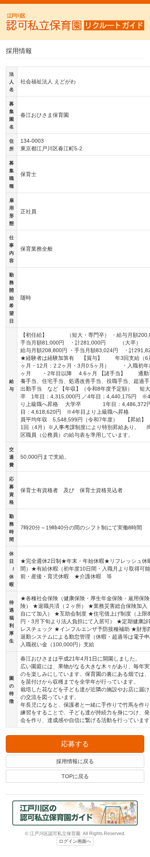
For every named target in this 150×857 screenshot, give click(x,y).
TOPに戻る (75, 776)
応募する (75, 744)
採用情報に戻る (75, 761)
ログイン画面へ (75, 841)
